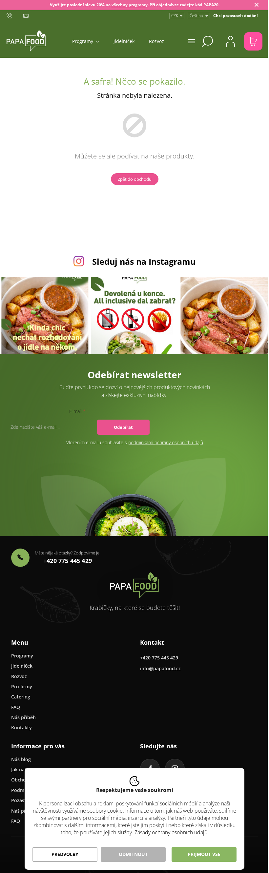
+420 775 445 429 (159, 658)
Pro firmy (21, 686)
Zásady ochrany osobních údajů (170, 832)
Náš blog (21, 759)
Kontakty (21, 727)
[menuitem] (85, 41)
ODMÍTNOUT (133, 854)
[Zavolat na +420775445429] (15, 15)
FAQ (15, 707)
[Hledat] (207, 41)
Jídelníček (21, 666)
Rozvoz (19, 676)
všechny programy (130, 5)
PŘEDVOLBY (65, 854)
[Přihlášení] (230, 41)
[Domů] (134, 585)
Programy (22, 656)
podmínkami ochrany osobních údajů (165, 442)
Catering (20, 697)
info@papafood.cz (160, 668)
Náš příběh (23, 717)
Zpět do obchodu (135, 179)
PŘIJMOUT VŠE (204, 854)
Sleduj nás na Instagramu (144, 262)
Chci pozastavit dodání (235, 15)
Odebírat (123, 427)
